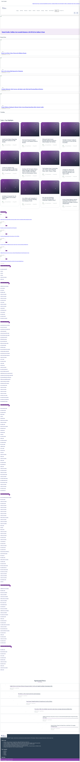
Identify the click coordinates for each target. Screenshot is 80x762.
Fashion (34, 10)
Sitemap (11, 758)
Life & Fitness (51, 10)
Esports (30, 10)
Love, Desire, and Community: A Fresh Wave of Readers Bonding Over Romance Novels (29, 199)
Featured (38, 10)
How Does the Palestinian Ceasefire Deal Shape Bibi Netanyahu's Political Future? (49, 199)
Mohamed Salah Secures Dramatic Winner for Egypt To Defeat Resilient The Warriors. (49, 140)
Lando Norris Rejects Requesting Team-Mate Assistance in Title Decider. (9, 140)
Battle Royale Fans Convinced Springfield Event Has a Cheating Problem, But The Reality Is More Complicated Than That (40, 3)
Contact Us (62, 10)
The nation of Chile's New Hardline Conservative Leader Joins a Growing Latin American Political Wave (14, 244)
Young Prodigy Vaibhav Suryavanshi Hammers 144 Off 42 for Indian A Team (23, 32)
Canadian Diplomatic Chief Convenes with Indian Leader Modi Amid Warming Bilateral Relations (22, 89)
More (56, 10)
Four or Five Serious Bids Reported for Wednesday (12, 71)
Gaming (42, 10)
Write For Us (2, 758)
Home (17, 10)
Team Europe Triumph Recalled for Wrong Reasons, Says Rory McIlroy (9, 236)
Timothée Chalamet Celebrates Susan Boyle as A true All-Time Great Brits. (69, 141)
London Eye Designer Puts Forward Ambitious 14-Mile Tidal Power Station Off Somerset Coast (9, 169)
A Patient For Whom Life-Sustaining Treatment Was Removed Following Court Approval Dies (68, 171)
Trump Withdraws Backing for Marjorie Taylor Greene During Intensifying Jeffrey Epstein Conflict (22, 107)
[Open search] (75, 13)
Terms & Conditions (7, 758)
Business (25, 10)
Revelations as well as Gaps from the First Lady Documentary (29, 693)
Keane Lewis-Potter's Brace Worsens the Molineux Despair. (13, 53)
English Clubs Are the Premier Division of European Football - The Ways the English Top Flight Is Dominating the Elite (16, 219)
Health (46, 10)
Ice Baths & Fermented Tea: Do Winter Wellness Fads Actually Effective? (9, 197)
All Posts (21, 10)
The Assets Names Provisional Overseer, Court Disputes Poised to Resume (30, 141)
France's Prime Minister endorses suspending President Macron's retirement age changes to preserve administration (70, 201)
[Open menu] (77, 13)
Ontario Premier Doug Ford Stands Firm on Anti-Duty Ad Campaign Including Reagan (11, 261)
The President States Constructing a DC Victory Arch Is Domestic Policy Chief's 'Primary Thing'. (50, 170)
